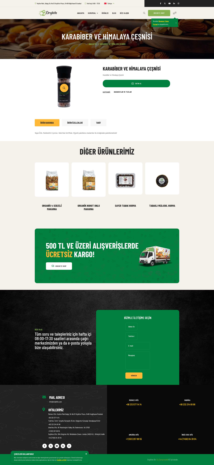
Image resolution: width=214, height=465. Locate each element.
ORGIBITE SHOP (159, 13)
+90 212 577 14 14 (53, 417)
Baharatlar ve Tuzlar (123, 92)
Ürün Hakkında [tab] (47, 122)
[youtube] (170, 3)
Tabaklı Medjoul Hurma (162, 205)
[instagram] (178, 3)
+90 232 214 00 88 (54, 424)
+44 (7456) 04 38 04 (55, 437)
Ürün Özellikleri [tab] (75, 122)
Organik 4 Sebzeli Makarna (52, 207)
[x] (165, 3)
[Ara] (144, 13)
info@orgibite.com (55, 401)
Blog (114, 13)
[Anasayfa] (49, 13)
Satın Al (53, 200)
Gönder (134, 375)
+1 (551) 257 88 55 (54, 431)
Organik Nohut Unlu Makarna (89, 207)
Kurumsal (92, 13)
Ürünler (105, 13)
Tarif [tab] (98, 122)
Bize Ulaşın (124, 13)
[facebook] (160, 3)
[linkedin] (174, 3)
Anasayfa (80, 13)
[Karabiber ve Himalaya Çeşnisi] (64, 88)
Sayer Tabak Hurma (125, 205)
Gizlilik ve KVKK (61, 460)
